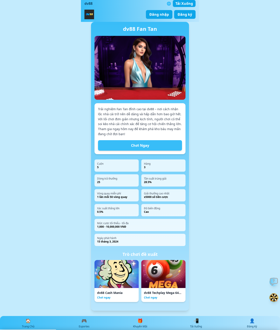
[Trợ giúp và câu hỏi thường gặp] (274, 282)
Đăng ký (185, 14)
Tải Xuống (184, 3)
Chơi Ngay (140, 145)
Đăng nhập (159, 14)
